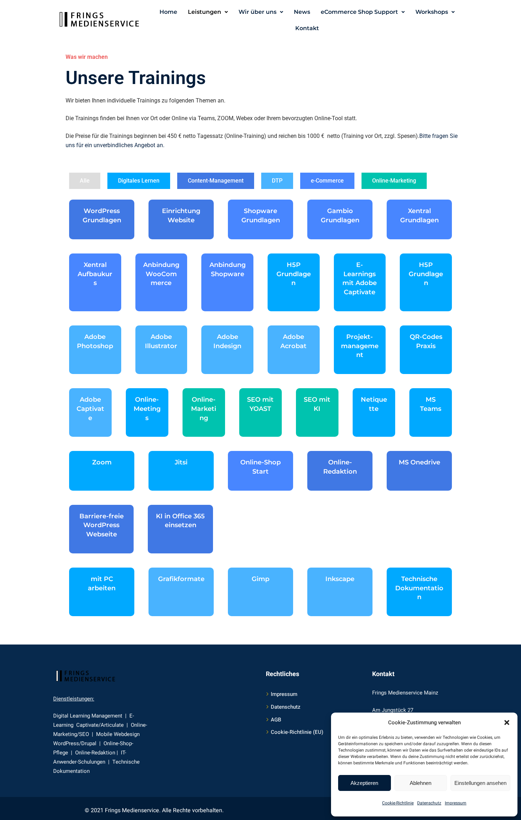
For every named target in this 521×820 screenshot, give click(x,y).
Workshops (431, 12)
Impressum (455, 803)
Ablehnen (420, 783)
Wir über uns (257, 12)
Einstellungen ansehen (480, 783)
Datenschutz (429, 803)
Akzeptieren (364, 783)
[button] (506, 722)
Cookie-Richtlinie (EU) (297, 732)
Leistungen (204, 12)
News (302, 12)
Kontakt (307, 28)
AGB (276, 720)
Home (168, 12)
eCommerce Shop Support (359, 12)
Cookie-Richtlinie (398, 803)
